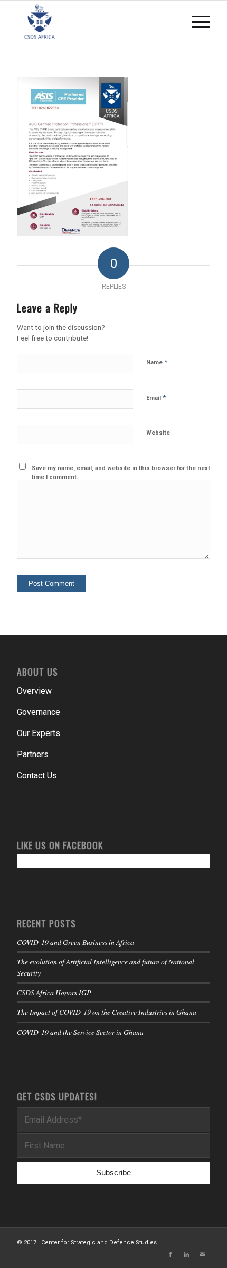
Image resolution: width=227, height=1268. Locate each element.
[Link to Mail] (202, 1255)
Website (158, 432)
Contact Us (37, 775)
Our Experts (38, 733)
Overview (34, 691)
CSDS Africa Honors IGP (54, 992)
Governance (38, 712)
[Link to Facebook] (170, 1255)
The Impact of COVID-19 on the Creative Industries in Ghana (106, 1012)
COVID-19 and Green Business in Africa (75, 942)
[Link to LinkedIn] (186, 1255)
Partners (33, 754)
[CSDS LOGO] (94, 22)
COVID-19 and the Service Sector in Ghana (80, 1032)
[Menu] (195, 22)
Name (156, 362)
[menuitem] (195, 22)
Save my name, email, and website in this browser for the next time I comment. (121, 473)
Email (156, 397)
